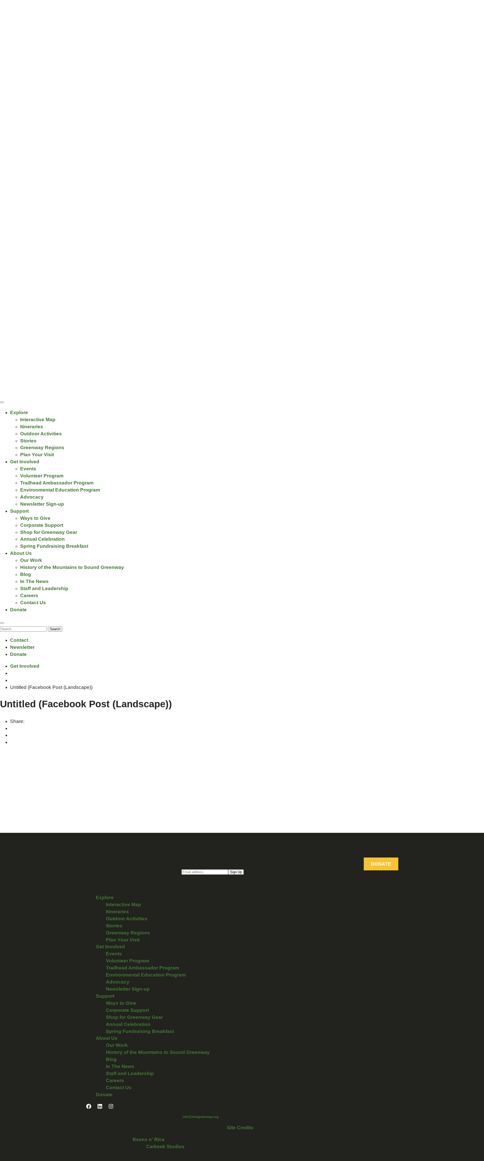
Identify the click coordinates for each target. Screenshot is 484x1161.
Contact (19, 640)
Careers (29, 595)
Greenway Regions (42, 447)
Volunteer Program (42, 475)
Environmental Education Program (60, 490)
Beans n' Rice (149, 1139)
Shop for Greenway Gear (48, 532)
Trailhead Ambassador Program (57, 482)
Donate (18, 609)
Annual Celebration (42, 539)
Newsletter (22, 647)
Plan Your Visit (37, 454)
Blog (25, 574)
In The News (34, 581)
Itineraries (31, 426)
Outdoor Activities (41, 433)
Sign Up (236, 872)
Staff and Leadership (44, 588)
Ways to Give (35, 518)
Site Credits (240, 1127)
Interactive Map (37, 419)
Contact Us (33, 602)
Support (19, 511)
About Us (21, 553)
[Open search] (2, 623)
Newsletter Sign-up (42, 504)
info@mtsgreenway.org (201, 1117)
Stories (28, 440)
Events (28, 468)
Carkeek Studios (165, 1146)
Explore (19, 412)
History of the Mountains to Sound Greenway (72, 567)
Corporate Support (41, 525)
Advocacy (32, 497)
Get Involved (24, 461)
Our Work (31, 560)
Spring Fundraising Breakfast (54, 546)
